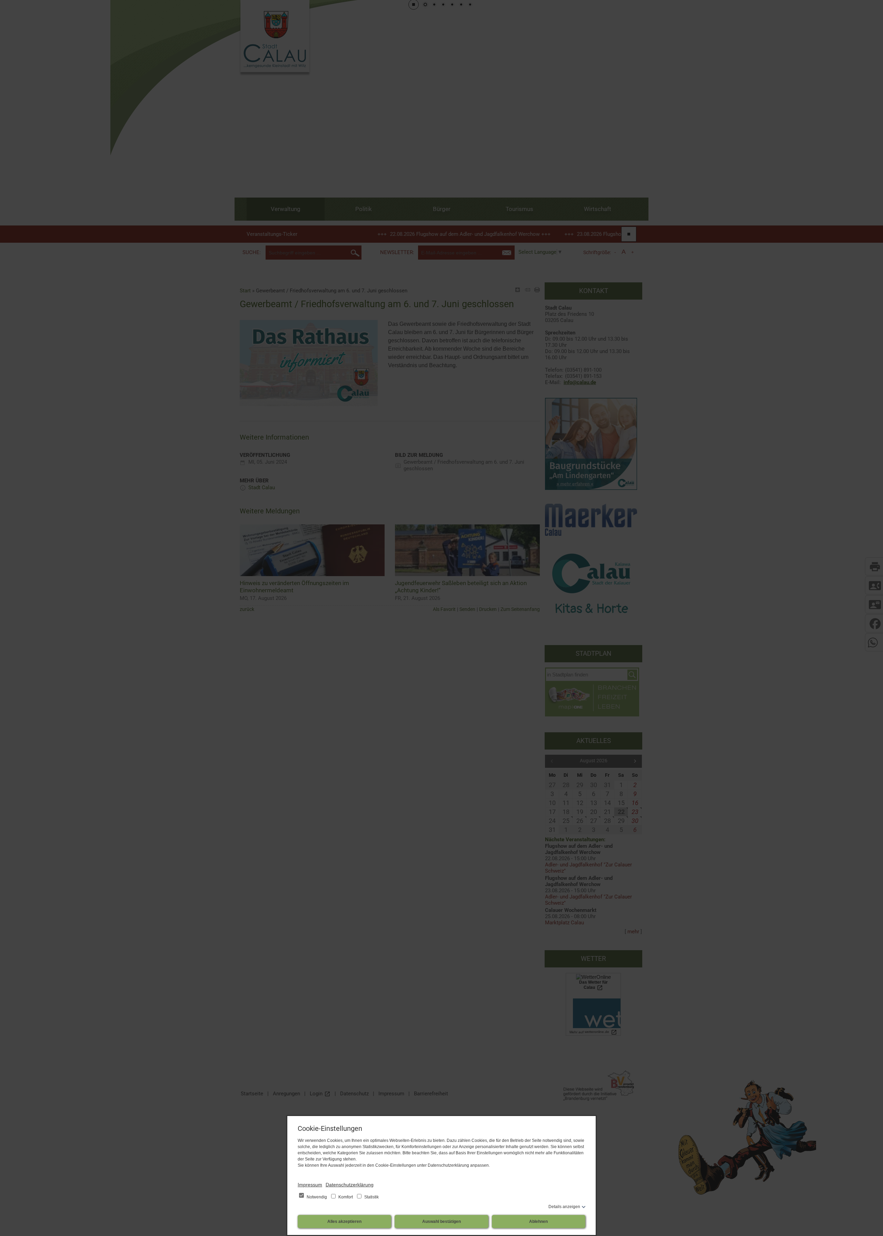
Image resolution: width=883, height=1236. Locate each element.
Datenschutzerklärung (350, 1184)
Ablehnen (538, 1221)
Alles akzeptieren (344, 1221)
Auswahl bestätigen (441, 1221)
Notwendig (317, 1197)
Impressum (310, 1184)
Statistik (371, 1197)
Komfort (345, 1197)
